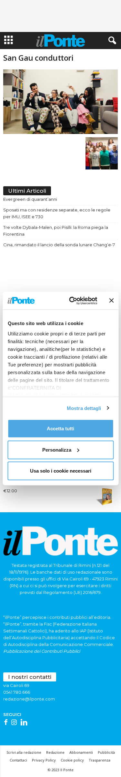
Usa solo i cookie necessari (60, 471)
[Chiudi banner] (111, 300)
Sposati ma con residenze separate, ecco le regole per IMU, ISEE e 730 (56, 213)
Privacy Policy (44, 760)
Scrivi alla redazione (23, 752)
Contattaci (18, 760)
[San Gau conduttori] (60, 101)
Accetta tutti (60, 428)
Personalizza (56, 449)
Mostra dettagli (84, 408)
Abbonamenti (81, 752)
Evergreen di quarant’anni (30, 199)
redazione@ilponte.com (29, 698)
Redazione (55, 752)
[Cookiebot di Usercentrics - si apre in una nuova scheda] (72, 300)
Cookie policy (72, 760)
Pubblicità (106, 752)
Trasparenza (99, 760)
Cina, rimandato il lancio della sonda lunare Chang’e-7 (59, 244)
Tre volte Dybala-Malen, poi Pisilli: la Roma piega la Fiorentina (55, 231)
